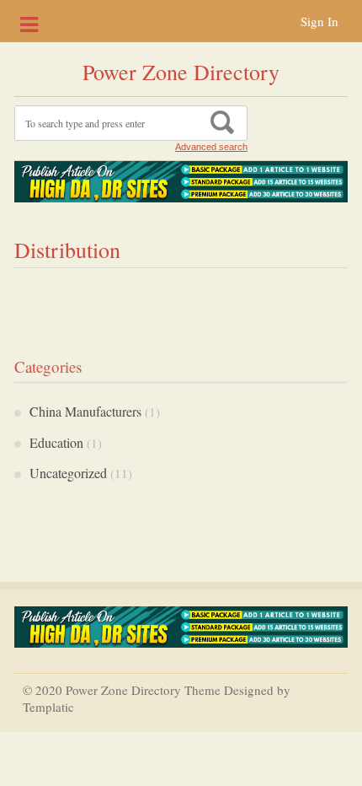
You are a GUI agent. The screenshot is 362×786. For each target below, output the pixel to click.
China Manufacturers (85, 411)
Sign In (319, 21)
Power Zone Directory (181, 71)
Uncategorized (68, 473)
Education (56, 442)
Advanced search (211, 147)
